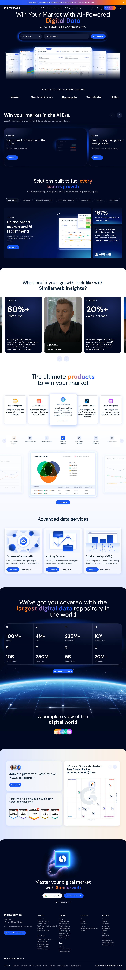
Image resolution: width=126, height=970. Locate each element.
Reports (83, 921)
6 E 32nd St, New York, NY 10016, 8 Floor (19, 926)
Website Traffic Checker (44, 939)
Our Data (61, 946)
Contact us (12, 157)
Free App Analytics (43, 944)
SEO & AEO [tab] (12, 200)
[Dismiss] (123, 2)
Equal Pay (52, 965)
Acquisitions (106, 928)
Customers (105, 923)
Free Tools (41, 936)
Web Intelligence (64, 921)
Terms (45, 965)
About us (105, 915)
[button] (31, 36)
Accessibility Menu (75, 965)
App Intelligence (64, 923)
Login (120, 8)
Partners (104, 921)
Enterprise (62, 919)
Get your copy (89, 2)
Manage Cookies (62, 965)
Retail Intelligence (64, 926)
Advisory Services (64, 935)
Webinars (83, 923)
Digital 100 (40, 928)
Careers (104, 931)
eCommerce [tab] (113, 200)
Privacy (31, 965)
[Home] (12, 8)
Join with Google (53, 896)
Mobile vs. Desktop (43, 931)
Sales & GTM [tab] (86, 200)
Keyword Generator (43, 946)
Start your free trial (74, 896)
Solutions (62, 915)
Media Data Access (108, 942)
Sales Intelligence (64, 928)
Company (105, 919)
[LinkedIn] (12, 922)
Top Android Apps (43, 921)
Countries (24, 965)
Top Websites (41, 919)
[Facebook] (5, 922)
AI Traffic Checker (42, 942)
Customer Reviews (108, 945)
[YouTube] (15, 922)
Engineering (105, 935)
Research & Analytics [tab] (44, 200)
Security (38, 965)
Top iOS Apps (41, 923)
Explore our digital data (63, 671)
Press (104, 933)
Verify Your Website (65, 949)
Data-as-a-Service (64, 933)
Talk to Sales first (62, 902)
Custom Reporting (64, 938)
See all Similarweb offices (13, 958)
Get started (109, 8)
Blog (82, 919)
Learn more (62, 421)
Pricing (104, 938)
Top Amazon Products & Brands (47, 926)
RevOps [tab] (99, 200)
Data (61, 943)
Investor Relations (107, 940)
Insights (83, 931)
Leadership (105, 926)
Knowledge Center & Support (89, 928)
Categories (16, 965)
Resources (84, 915)
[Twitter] (8, 922)
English (6, 965)
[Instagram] (18, 922)
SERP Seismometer (43, 949)
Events (83, 926)
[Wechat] (21, 922)
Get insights (97, 36)
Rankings (40, 915)
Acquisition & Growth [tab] (66, 200)
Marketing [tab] (26, 200)
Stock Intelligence (64, 931)
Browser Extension (65, 951)
